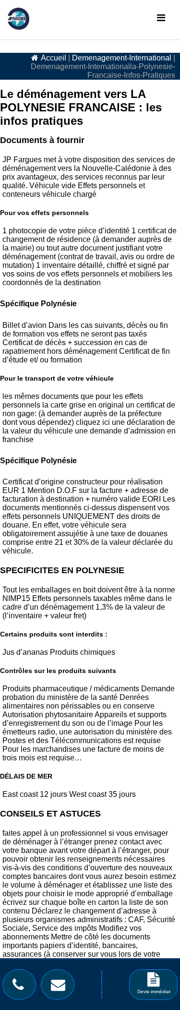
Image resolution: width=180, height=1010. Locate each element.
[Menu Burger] (161, 18)
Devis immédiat (153, 991)
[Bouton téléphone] (21, 987)
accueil (53, 58)
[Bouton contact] (60, 987)
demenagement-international (121, 58)
